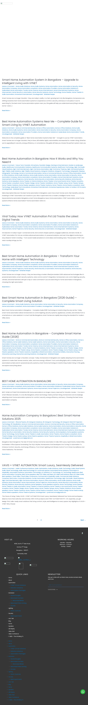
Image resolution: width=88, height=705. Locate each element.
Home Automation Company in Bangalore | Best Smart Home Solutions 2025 (41, 417)
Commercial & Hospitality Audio (48, 476)
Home (19, 31)
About (29, 31)
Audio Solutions (53, 468)
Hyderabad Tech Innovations (20, 187)
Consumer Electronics (9, 478)
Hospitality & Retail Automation (41, 352)
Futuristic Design (44, 165)
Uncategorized (38, 94)
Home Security (29, 179)
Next (83, 520)
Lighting (66, 31)
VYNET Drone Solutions (18, 585)
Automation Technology (32, 472)
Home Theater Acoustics (74, 181)
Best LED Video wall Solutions (59, 474)
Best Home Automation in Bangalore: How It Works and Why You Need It (42, 160)
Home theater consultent (10, 183)
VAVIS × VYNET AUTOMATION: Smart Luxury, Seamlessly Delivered (42, 465)
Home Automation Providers (47, 88)
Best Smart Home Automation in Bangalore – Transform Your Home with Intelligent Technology (40, 257)
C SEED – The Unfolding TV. (26, 40)
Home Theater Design (27, 183)
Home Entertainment (45, 90)
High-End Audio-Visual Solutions (73, 478)
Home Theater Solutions (10, 185)
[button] (41, 30)
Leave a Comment (8, 86)
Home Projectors (18, 179)
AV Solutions (45, 472)
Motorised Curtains (17, 598)
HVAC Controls (16, 611)
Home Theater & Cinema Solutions (31, 181)
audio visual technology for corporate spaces (34, 470)
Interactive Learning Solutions (26, 354)
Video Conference (49, 37)
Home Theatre (57, 185)
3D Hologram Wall (66, 422)
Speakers (62, 34)
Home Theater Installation (44, 183)
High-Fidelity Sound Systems (30, 171)
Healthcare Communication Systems (44, 167)
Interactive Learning (9, 354)
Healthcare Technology (66, 167)
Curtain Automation (38, 478)
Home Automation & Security (68, 86)
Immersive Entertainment (23, 94)
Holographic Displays (77, 171)
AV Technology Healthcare (70, 472)
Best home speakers (29, 474)
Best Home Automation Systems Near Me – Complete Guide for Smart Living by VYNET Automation (42, 123)
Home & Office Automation (45, 128)
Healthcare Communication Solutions (19, 167)
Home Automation (51, 86)
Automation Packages (18, 590)
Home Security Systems (40, 92)
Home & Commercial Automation (30, 173)
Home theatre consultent (71, 185)
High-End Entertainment (21, 169)
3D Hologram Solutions (34, 422)
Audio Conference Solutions (25, 468)
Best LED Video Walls (77, 474)
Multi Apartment (16, 616)
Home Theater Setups (75, 183)
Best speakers (7, 476)
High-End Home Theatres (58, 169)
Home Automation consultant (28, 88)
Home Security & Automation (22, 92)
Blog (42, 34)
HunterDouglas (16, 595)
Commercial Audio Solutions (69, 476)
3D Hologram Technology (51, 422)
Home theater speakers (27, 185)
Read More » (6, 110)
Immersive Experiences (57, 187)
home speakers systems (75, 432)
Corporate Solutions (24, 478)
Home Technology (55, 92)
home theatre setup (71, 350)
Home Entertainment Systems (63, 90)
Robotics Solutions (17, 588)
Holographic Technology (10, 173)
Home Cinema (33, 90)
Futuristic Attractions (31, 165)
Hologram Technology (62, 171)
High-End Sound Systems (75, 169)
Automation (40, 31)
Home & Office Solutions (63, 128)
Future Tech (20, 165)
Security (20, 34)
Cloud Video (16, 476)
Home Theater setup (61, 183)
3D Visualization (16, 424)
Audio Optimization (41, 468)
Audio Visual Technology (10, 470)
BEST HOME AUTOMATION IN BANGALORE (26, 381)
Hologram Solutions (47, 171)
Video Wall (33, 37)
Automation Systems (17, 472)
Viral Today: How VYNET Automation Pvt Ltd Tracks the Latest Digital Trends (40, 218)
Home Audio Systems (38, 86)
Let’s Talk (32, 34)
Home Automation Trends (19, 90)
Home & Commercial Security (26, 128)
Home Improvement (41, 388)
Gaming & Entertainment (59, 165)
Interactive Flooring (72, 352)
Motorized (54, 31)
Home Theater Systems (44, 185)
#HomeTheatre (21, 422)
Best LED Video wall (43, 474)
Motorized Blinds (18, 601)
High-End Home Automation (39, 169)
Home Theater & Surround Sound (55, 181)
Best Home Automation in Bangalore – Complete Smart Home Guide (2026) (41, 335)
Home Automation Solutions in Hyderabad (52, 132)
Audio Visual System (78, 468)
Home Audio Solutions (23, 86)
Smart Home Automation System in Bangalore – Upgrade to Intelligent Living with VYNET (40, 81)
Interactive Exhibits (59, 352)
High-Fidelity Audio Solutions (11, 171)
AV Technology (55, 472)
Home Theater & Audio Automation (37, 434)
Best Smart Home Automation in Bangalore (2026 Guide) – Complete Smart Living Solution (39, 299)
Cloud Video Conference (29, 476)
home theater (66, 92)
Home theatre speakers (35, 436)
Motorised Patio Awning (18, 603)
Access (13, 606)
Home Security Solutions (63, 179)
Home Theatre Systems (23, 352)
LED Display (21, 37)
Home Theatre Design (56, 350)
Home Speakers (13, 181)
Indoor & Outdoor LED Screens (75, 187)
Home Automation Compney (66, 130)
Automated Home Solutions (59, 470)
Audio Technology (65, 468)
